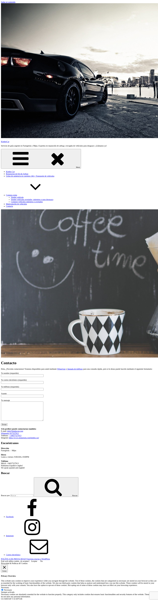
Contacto (9, 206)
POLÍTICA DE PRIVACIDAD (13, 559)
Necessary (8, 590)
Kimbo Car (10, 172)
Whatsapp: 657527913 (10, 433)
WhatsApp (61, 369)
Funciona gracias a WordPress (38, 559)
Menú (78, 167)
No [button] (41, 561)
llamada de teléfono (75, 369)
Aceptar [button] (34, 561)
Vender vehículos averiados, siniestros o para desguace (32, 199)
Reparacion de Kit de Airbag (17, 174)
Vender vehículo (17, 197)
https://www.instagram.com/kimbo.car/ (24, 438)
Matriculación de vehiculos (16, 204)
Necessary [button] (5, 587)
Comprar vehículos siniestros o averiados (27, 202)
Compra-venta (11, 195)
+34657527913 (15, 436)
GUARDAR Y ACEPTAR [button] (11, 599)
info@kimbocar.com (15, 431)
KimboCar (5, 142)
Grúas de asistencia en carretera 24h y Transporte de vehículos (30, 176)
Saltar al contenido (8, 2)
